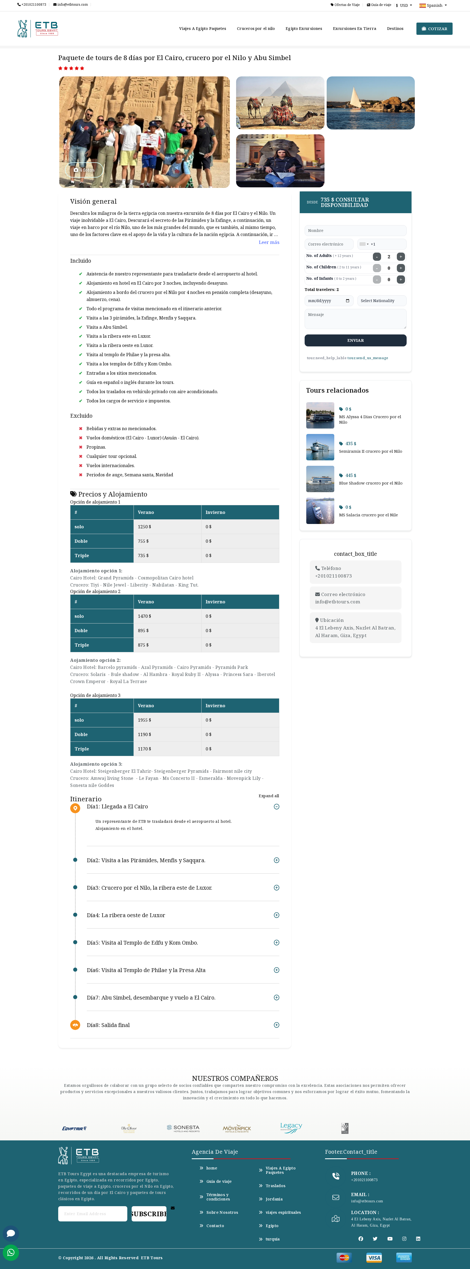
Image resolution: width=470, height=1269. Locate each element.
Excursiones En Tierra (354, 28)
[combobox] (364, 244)
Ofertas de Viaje (347, 5)
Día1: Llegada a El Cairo (117, 806)
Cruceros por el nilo (256, 28)
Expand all (269, 795)
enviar (355, 340)
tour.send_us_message (367, 357)
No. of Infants (331, 278)
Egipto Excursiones (304, 28)
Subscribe (149, 1213)
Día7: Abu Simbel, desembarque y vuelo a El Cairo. (151, 997)
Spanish (435, 5)
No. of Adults (329, 255)
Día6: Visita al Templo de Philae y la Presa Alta (146, 970)
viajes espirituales (283, 1212)
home (211, 1168)
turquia (273, 1239)
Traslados (276, 1186)
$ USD (402, 5)
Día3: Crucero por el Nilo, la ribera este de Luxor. (149, 887)
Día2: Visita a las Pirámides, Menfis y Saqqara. (146, 860)
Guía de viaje (380, 5)
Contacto (215, 1226)
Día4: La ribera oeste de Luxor (126, 915)
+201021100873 (33, 4)
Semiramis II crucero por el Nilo (370, 451)
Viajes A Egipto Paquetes (202, 28)
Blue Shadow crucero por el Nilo (371, 483)
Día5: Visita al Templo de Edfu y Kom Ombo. (142, 942)
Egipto (272, 1226)
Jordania (274, 1199)
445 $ (350, 475)
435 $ (350, 443)
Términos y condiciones (218, 1197)
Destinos (395, 28)
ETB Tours (152, 1257)
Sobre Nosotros (222, 1212)
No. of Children (333, 266)
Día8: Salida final (108, 1025)
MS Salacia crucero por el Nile (368, 514)
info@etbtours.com (72, 4)
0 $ (348, 409)
